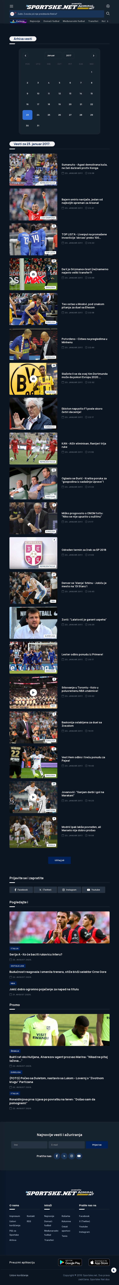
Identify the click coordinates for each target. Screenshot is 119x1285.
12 (59, 93)
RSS (29, 1221)
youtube (95, 889)
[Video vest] (33, 692)
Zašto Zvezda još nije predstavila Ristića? (37, 14)
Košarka (66, 1216)
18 (49, 104)
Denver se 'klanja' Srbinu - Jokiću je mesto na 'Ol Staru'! (84, 584)
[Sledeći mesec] (94, 56)
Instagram (84, 1232)
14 (81, 93)
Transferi (93, 21)
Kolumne (66, 1221)
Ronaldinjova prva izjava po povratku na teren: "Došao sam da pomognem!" (52, 1101)
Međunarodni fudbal (74, 21)
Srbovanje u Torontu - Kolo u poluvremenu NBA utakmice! (80, 689)
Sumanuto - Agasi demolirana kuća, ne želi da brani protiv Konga (84, 166)
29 (91, 114)
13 (70, 93)
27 (70, 114)
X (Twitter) (84, 1221)
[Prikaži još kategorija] (108, 21)
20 (70, 104)
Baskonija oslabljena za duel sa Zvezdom (82, 724)
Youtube (83, 1226)
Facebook (84, 1216)
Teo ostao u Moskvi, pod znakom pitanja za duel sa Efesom (83, 305)
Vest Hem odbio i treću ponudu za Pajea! (83, 758)
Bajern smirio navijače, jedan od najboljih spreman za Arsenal (82, 201)
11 (49, 93)
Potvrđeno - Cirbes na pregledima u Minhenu (84, 340)
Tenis (64, 1236)
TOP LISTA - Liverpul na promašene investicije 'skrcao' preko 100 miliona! (84, 238)
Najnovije (35, 21)
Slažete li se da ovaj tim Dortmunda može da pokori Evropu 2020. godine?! (85, 377)
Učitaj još (59, 860)
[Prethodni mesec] (25, 56)
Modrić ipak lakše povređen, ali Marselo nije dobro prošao (81, 828)
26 (59, 114)
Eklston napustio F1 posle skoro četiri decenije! (82, 410)
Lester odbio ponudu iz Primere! (82, 654)
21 (81, 104)
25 (49, 114)
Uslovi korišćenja (18, 1275)
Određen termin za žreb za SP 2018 (84, 550)
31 (38, 125)
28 (81, 114)
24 (38, 114)
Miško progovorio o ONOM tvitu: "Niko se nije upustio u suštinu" (82, 514)
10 (38, 93)
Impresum (14, 1216)
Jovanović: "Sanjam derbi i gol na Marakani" (83, 793)
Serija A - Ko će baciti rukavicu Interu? (35, 954)
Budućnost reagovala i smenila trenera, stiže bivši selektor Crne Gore (57, 972)
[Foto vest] (33, 274)
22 (91, 104)
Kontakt (31, 1216)
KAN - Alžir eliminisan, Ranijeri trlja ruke (84, 445)
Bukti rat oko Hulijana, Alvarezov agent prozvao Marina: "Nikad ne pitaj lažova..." (58, 1059)
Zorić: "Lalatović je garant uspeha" (84, 619)
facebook (23, 889)
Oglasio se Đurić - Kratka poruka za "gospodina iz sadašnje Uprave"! (84, 480)
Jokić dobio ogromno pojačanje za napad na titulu (44, 989)
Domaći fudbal (51, 21)
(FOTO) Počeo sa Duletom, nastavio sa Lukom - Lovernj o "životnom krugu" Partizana (56, 1080)
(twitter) (47, 889)
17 (38, 104)
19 (59, 104)
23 (27, 114)
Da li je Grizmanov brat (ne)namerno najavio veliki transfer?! (85, 270)
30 (27, 125)
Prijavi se (96, 1144)
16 (27, 104)
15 (92, 93)
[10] (12, 14)
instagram (71, 889)
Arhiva (12, 1240)
